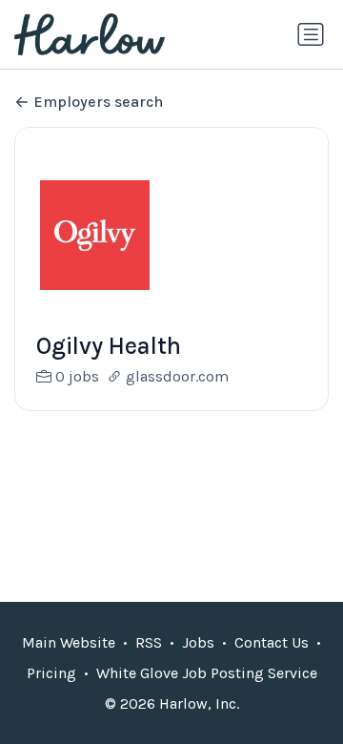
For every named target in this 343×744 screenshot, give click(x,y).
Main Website (68, 642)
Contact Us (271, 642)
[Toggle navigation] (311, 34)
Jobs (198, 642)
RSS (148, 642)
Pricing (51, 673)
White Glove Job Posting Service (206, 673)
